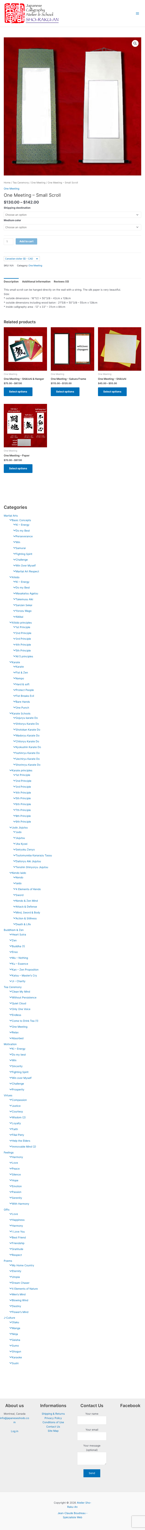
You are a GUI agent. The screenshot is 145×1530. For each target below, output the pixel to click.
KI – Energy (22, 524)
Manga (16, 1328)
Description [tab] (11, 281)
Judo (19, 832)
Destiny (16, 1306)
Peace (16, 1168)
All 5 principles (24, 656)
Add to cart (26, 241)
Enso (15, 951)
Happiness (18, 1219)
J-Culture (9, 1317)
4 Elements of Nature (25, 1288)
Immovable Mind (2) (24, 1146)
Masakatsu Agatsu (27, 593)
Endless (16, 1014)
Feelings (9, 1152)
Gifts (6, 1209)
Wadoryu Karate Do (27, 735)
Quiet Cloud (19, 1003)
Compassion (19, 1099)
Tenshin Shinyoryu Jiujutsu (32, 867)
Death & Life (23, 924)
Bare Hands (23, 701)
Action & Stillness (26, 918)
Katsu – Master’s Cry (24, 975)
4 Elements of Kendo (28, 889)
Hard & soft (22, 684)
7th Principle (23, 810)
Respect (17, 1254)
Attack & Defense (26, 906)
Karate (16, 662)
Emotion (17, 1186)
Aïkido (15, 577)
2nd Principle (23, 633)
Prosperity (18, 1089)
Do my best (19, 1054)
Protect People (25, 689)
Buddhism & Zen (14, 929)
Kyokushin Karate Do (28, 747)
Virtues (8, 1095)
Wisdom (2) (19, 1117)
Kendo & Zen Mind (27, 900)
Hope (15, 1180)
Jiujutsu (20, 837)
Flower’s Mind (20, 1312)
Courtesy (17, 1111)
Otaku (15, 1322)
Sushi (15, 1363)
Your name (91, 1413)
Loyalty (16, 1123)
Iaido (19, 883)
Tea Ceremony (13, 987)
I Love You (18, 1231)
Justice (16, 1105)
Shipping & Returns (53, 1413)
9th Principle (23, 821)
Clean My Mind (21, 991)
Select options (18, 391)
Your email (92, 1429)
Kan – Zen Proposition (25, 969)
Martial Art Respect (27, 571)
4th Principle (23, 644)
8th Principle (23, 815)
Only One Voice (21, 1009)
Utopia (16, 1276)
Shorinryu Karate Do (28, 764)
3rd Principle (23, 638)
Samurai (21, 548)
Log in (14, 1431)
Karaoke (17, 1357)
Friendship (18, 1243)
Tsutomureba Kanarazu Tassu (34, 855)
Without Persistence (24, 997)
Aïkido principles (22, 622)
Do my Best (23, 530)
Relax (15, 1032)
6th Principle (23, 804)
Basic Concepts (21, 520)
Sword (19, 895)
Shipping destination (17, 207)
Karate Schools (21, 713)
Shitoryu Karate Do (27, 723)
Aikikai (19, 616)
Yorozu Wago (24, 610)
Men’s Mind (18, 1294)
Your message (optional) (91, 1447)
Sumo (15, 1345)
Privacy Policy (53, 1418)
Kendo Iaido (19, 872)
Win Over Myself (26, 565)
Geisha (16, 1339)
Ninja (15, 1334)
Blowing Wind (20, 1300)
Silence (16, 1174)
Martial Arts (11, 515)
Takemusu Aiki (24, 599)
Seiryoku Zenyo (25, 849)
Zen (14, 940)
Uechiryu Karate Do (28, 758)
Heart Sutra (19, 934)
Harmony (17, 1157)
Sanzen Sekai (24, 605)
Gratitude (17, 1249)
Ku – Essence (20, 963)
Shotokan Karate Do (28, 729)
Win (18, 542)
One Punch (22, 707)
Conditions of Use (53, 1422)
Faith (15, 1129)
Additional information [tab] (36, 281)
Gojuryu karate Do (27, 717)
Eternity (16, 1271)
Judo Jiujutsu (20, 827)
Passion (16, 1191)
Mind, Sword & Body (28, 912)
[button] (135, 43)
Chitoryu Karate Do (27, 741)
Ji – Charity (18, 981)
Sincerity (17, 1066)
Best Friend (19, 1237)
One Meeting (19, 1026)
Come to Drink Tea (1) (25, 1020)
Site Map (53, 1430)
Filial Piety (18, 1134)
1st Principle (23, 627)
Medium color (12, 220)
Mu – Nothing (20, 957)
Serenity (17, 1197)
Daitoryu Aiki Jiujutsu (28, 861)
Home (7, 182)
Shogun (16, 1351)
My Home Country (23, 1265)
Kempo (20, 678)
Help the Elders (21, 1140)
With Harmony (20, 1203)
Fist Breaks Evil (25, 695)
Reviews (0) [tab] (61, 281)
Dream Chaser (20, 1282)
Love (15, 1162)
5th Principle (23, 650)
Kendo (19, 877)
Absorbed (17, 1038)
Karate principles (22, 770)
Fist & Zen (22, 672)
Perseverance (24, 536)
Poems (8, 1260)
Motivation (10, 1044)
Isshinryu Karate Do (28, 752)
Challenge (22, 559)
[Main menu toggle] (137, 13)
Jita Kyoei (21, 843)
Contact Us (53, 1426)
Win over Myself (22, 1077)
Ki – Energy (18, 1048)
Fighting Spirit (24, 553)
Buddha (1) (18, 946)
